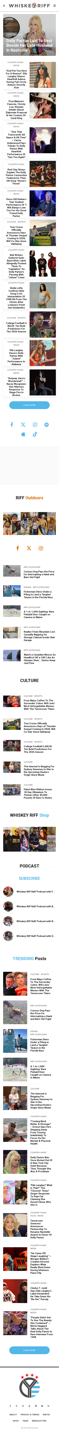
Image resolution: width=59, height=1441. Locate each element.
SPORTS (21, 222)
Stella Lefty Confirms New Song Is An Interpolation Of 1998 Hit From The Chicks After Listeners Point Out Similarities (16, 298)
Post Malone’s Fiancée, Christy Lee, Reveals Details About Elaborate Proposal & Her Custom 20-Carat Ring (16, 110)
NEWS (16, 65)
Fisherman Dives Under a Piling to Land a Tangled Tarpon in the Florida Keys (38, 594)
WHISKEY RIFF (24, 815)
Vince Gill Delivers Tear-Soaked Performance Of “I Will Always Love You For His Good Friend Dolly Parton (16, 207)
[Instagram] (23, 1406)
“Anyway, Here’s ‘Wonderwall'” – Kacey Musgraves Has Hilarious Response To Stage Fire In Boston (16, 387)
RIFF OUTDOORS (32, 567)
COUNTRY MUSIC (15, 62)
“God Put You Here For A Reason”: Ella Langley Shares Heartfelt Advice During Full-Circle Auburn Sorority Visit (16, 79)
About (13, 1414)
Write (46, 1414)
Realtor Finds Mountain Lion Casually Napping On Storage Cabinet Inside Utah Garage (39, 636)
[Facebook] (10, 1406)
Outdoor (33, 497)
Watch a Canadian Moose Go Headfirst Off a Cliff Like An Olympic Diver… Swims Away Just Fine (40, 659)
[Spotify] (36, 1406)
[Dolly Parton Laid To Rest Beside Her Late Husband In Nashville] (29, 35)
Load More (29, 1350)
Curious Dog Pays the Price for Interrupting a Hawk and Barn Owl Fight (39, 574)
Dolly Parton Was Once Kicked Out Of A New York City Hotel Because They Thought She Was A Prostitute (41, 1164)
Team (25, 1421)
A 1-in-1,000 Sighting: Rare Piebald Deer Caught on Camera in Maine (39, 614)
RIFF (20, 497)
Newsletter (39, 1421)
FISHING (27, 587)
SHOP (16, 1421)
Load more (29, 405)
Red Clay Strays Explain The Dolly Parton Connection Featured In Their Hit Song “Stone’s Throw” (16, 176)
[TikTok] (29, 1406)
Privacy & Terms (30, 1414)
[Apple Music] (42, 1406)
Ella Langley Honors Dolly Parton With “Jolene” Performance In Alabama (16, 357)
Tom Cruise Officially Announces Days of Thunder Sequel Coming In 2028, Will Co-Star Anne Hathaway (16, 235)
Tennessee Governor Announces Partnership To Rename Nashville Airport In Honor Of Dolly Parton (41, 1229)
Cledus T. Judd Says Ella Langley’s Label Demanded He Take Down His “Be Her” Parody (40, 1294)
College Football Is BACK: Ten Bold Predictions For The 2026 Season (16, 327)
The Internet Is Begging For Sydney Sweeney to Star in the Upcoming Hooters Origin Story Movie (39, 770)
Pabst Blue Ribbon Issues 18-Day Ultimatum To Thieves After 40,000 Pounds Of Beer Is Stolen (38, 793)
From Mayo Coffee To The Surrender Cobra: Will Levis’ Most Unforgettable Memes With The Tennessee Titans (39, 704)
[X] (16, 1406)
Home (33, 1215)
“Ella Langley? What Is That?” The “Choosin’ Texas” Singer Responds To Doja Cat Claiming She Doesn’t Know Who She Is (41, 1195)
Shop (44, 815)
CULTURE (11, 222)
